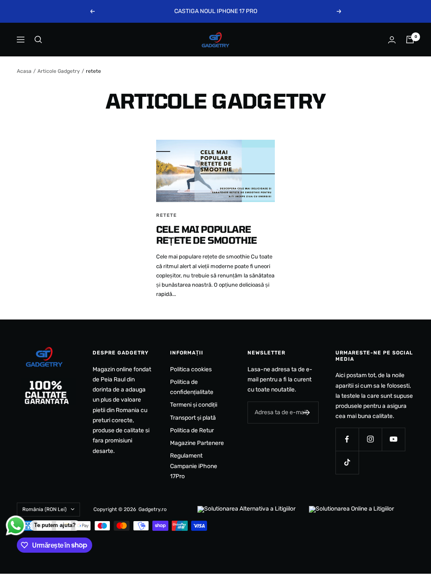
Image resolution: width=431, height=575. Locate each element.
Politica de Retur (192, 430)
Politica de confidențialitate (191, 387)
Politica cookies (191, 369)
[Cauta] (38, 39)
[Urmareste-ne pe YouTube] (393, 439)
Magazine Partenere (197, 443)
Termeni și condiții (193, 404)
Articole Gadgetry (58, 71)
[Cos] (410, 39)
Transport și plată (193, 417)
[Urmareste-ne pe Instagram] (370, 439)
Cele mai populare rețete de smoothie (206, 234)
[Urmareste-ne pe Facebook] (347, 439)
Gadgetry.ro (152, 509)
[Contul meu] (392, 39)
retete (166, 215)
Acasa (24, 71)
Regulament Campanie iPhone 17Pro (193, 466)
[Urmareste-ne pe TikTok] (347, 462)
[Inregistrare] (306, 412)
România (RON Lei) (44, 509)
